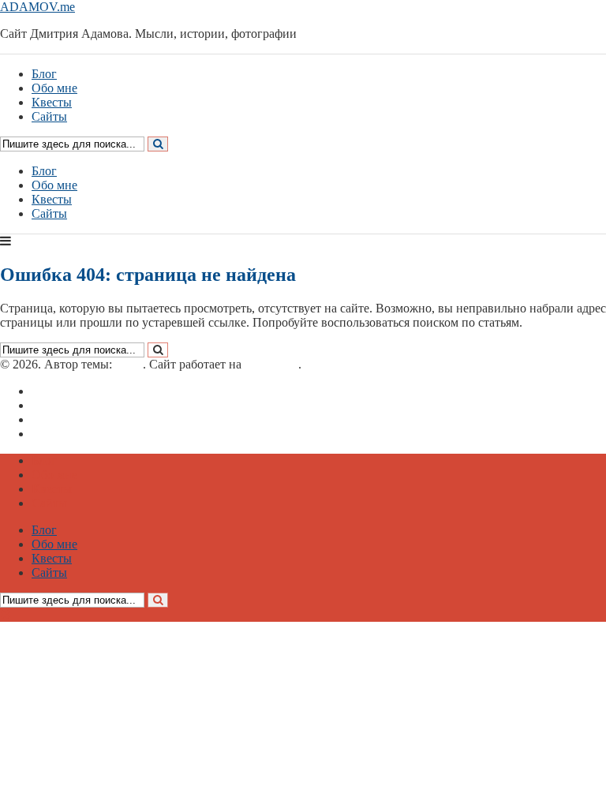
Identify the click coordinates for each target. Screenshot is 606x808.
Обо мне (54, 185)
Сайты (49, 213)
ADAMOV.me (37, 6)
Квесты (52, 199)
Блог (44, 171)
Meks (129, 364)
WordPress (271, 364)
